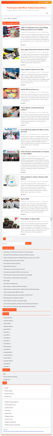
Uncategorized (7, 379)
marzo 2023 (6, 343)
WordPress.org (8, 396)
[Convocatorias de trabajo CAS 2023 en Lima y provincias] (11, 133)
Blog (5, 35)
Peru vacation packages (9, 431)
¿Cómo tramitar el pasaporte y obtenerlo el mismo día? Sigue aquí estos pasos (21, 303)
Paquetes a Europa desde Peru (11, 402)
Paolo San (24, 32)
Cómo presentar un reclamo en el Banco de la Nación (15, 286)
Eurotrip (5, 429)
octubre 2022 (7, 358)
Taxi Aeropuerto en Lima (10, 405)
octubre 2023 (7, 323)
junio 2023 (6, 335)
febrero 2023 (7, 346)
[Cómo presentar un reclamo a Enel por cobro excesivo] (11, 181)
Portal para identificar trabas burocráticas (26, 7)
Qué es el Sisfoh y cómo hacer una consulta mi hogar (15, 300)
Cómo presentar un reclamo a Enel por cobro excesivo (15, 278)
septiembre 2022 (7, 361)
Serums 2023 (25, 199)
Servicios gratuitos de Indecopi (10, 376)
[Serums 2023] (11, 203)
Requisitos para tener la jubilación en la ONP (13, 298)
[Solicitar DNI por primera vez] (11, 93)
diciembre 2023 (7, 318)
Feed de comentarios (9, 393)
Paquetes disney (25, 431)
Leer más (23, 45)
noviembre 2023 (7, 320)
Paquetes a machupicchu (10, 422)
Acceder (6, 388)
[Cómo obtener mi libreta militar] (11, 222)
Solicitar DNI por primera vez (30, 89)
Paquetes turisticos (9, 407)
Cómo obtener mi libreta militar (30, 219)
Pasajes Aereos (8, 413)
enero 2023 (6, 349)
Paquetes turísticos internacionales (12, 425)
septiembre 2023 (7, 326)
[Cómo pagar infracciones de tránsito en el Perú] (11, 53)
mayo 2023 (6, 338)
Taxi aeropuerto (40, 431)
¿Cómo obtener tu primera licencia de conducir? (14, 269)
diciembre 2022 (7, 352)
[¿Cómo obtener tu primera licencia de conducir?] (11, 111)
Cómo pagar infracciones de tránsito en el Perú (35, 50)
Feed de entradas (8, 391)
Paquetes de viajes (9, 416)
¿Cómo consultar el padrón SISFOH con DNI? (14, 292)
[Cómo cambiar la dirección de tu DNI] (11, 73)
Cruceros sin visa (8, 419)
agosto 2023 (6, 329)
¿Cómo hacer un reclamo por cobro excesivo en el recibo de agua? (18, 252)
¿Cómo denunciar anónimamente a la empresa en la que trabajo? (18, 275)
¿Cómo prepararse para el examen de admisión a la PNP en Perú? (18, 295)
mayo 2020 (6, 363)
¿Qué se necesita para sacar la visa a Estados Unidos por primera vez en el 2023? (34, 29)
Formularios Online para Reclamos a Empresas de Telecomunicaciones (19, 255)
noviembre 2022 (7, 355)
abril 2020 (6, 366)
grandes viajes (18, 431)
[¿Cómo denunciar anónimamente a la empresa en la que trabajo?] (11, 155)
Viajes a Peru (8, 410)
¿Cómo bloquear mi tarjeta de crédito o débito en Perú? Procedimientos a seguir (21, 289)
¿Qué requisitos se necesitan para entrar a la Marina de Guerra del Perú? (20, 306)
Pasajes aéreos (32, 431)
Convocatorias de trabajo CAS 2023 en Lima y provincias (16, 272)
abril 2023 (6, 341)
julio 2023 (6, 332)
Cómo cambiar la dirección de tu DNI (32, 69)
